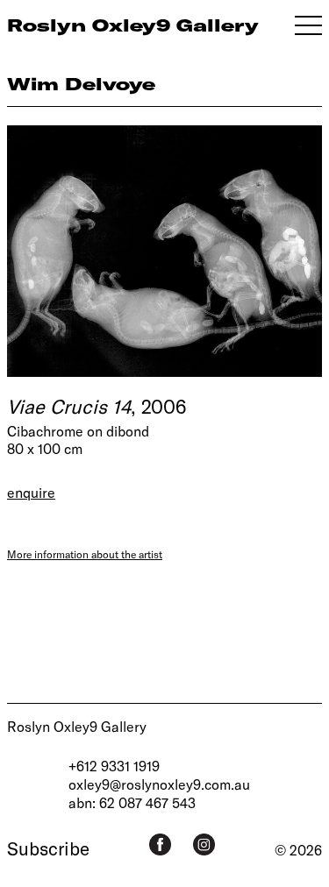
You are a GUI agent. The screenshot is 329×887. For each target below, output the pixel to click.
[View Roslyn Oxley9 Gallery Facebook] (160, 844)
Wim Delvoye (81, 84)
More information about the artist (84, 554)
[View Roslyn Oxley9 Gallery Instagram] (204, 844)
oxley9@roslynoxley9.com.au (159, 784)
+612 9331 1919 (114, 765)
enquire (31, 492)
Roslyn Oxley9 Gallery (77, 726)
